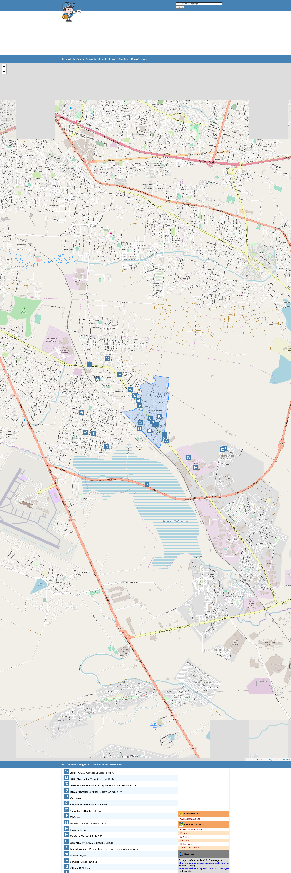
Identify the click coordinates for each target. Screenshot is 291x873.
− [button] (4, 71)
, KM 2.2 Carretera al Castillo (91, 842)
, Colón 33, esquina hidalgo (92, 779)
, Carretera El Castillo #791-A (92, 772)
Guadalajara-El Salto (190, 818)
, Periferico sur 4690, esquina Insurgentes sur (105, 849)
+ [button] (4, 67)
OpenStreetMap (266, 759)
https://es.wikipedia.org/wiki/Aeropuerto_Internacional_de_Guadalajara (216, 863)
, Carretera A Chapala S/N (96, 792)
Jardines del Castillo (189, 847)
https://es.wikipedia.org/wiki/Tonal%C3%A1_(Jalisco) (206, 868)
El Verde (184, 836)
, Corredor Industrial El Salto (88, 823)
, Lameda (81, 868)
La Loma (184, 840)
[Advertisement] (138, 33)
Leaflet (247, 759)
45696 (103, 59)
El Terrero (185, 833)
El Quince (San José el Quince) (123, 59)
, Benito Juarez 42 (83, 861)
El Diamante (186, 844)
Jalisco (143, 59)
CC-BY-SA (286, 759)
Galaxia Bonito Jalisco (191, 829)
